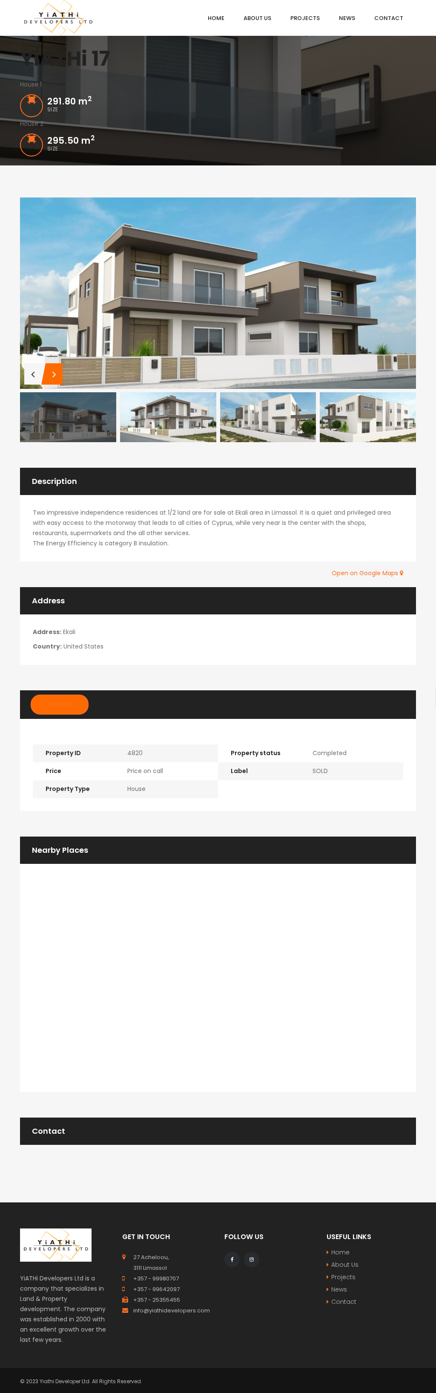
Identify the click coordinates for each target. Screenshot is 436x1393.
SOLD (320, 771)
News (339, 1289)
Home (340, 1252)
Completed (330, 753)
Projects (343, 1277)
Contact (343, 1301)
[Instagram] (251, 1259)
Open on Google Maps (366, 573)
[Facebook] (232, 1259)
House (136, 789)
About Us (345, 1264)
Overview (59, 704)
